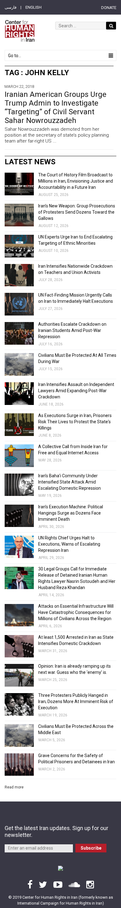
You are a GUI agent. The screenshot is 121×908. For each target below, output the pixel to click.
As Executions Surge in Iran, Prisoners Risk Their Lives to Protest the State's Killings (75, 421)
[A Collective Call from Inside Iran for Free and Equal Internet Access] (19, 455)
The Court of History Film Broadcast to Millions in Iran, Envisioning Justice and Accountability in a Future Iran (75, 181)
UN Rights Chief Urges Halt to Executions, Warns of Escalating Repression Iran (69, 544)
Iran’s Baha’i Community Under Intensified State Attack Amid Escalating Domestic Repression (69, 482)
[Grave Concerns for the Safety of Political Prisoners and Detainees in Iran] (19, 764)
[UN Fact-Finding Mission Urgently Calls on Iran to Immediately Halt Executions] (19, 304)
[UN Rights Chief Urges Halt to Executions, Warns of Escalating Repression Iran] (19, 547)
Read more (14, 787)
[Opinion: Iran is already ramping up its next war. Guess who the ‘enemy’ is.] (19, 675)
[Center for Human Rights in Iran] (19, 31)
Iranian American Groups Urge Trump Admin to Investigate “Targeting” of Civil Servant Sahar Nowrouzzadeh (55, 107)
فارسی (10, 7)
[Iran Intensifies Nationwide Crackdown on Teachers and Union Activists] (19, 275)
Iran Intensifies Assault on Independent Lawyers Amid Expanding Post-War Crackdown (76, 390)
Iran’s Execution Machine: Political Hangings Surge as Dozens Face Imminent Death (70, 513)
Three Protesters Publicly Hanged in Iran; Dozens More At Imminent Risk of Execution (75, 701)
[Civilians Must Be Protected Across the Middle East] (19, 735)
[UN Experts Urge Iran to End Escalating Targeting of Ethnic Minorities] (19, 246)
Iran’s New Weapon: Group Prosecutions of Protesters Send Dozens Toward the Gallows (76, 212)
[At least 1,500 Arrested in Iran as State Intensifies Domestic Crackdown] (19, 646)
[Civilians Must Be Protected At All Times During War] (19, 364)
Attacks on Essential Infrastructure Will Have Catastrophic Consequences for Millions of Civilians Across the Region (76, 612)
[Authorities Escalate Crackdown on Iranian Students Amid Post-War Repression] (19, 333)
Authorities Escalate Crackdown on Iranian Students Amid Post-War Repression (72, 330)
